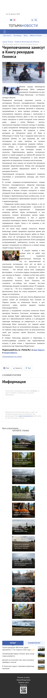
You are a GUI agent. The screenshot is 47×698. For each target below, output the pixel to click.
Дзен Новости (38, 350)
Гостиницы (17, 36)
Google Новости (10, 353)
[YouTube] (14, 20)
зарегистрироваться (26, 416)
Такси (26, 36)
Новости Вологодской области (27, 42)
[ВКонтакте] (11, 20)
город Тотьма (7, 42)
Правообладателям (23, 680)
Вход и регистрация (10, 428)
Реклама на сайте (23, 678)
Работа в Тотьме (36, 36)
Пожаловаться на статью (12, 357)
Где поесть (7, 36)
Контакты (23, 685)
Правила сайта (23, 683)
